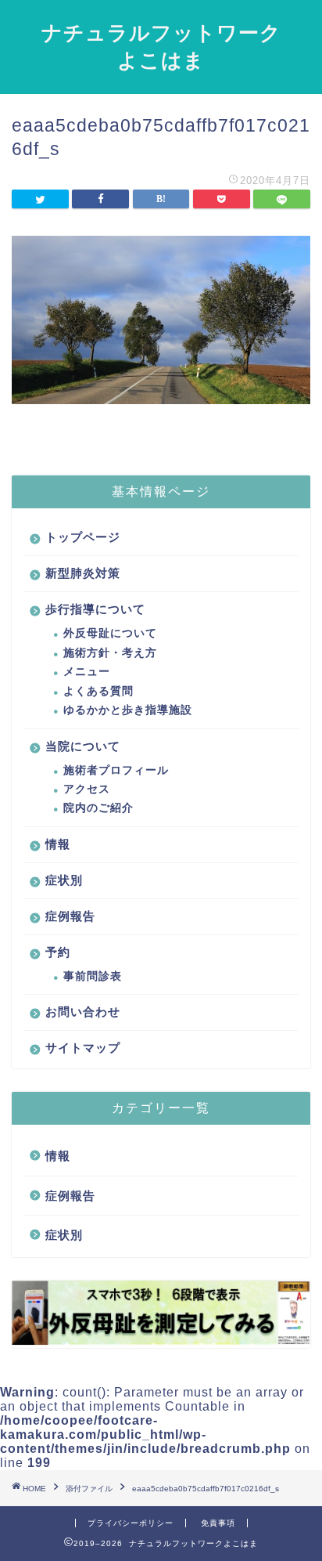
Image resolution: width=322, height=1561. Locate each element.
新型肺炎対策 (82, 573)
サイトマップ (82, 1047)
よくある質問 (98, 691)
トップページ (82, 537)
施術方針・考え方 (110, 653)
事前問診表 (92, 976)
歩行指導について (95, 609)
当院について (82, 746)
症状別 (64, 880)
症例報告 (70, 916)
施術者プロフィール (116, 770)
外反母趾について (110, 633)
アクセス (86, 789)
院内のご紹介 (98, 808)
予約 (57, 952)
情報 (57, 844)
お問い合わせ (82, 1011)
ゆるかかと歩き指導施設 (127, 710)
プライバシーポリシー (131, 1523)
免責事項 (218, 1523)
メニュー (86, 672)
